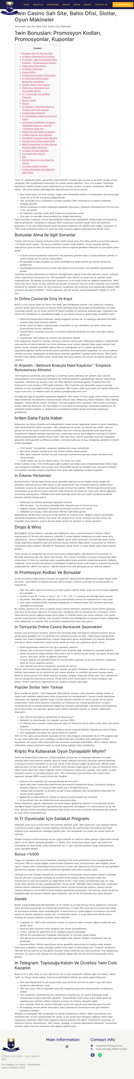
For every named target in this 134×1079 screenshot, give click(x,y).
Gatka (77, 4)
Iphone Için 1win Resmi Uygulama (38, 131)
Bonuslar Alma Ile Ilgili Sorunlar (37, 53)
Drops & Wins (28, 72)
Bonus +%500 (29, 100)
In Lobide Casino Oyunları (35, 166)
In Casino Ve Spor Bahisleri (35, 150)
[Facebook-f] (93, 1055)
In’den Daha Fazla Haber (34, 66)
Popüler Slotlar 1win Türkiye (36, 84)
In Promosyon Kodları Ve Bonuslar (38, 75)
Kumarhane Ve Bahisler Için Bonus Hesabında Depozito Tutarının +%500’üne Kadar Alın (38, 125)
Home (26, 4)
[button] (67, 1046)
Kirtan (66, 4)
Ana (24, 157)
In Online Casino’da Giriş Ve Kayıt (38, 56)
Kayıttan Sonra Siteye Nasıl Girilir (38, 141)
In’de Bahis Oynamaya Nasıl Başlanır (39, 138)
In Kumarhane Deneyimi (33, 113)
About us (38, 4)
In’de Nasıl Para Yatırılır (33, 153)
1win (17, 293)
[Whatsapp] (100, 1055)
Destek (25, 103)
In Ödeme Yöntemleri (32, 69)
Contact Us (101, 4)
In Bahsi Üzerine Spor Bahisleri (37, 135)
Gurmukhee (53, 4)
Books (87, 4)
